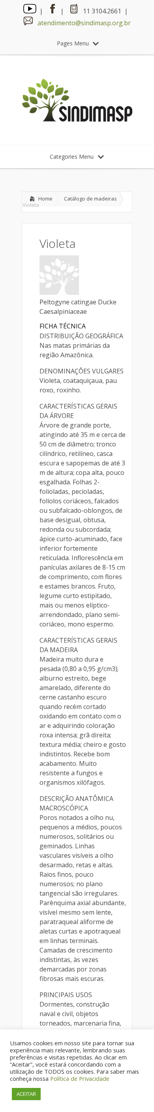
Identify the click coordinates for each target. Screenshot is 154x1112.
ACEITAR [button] (26, 1093)
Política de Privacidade (79, 1078)
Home (45, 198)
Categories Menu (72, 156)
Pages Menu (73, 43)
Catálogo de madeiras (90, 198)
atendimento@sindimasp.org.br (84, 23)
